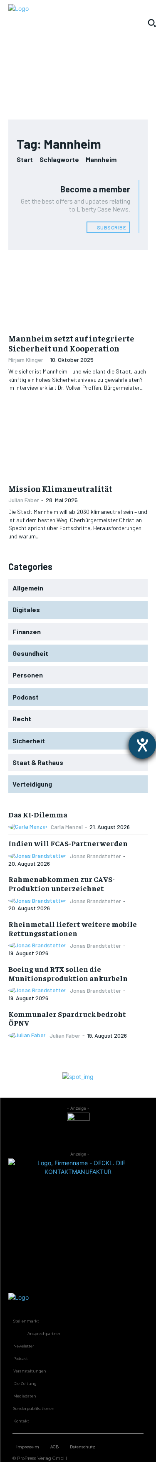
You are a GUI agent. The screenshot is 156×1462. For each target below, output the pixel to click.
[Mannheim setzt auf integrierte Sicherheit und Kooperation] (78, 293)
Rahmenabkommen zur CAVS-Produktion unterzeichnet (61, 883)
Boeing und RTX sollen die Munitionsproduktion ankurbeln (68, 973)
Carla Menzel (67, 826)
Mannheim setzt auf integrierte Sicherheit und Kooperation (71, 343)
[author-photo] (29, 826)
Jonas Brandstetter (95, 855)
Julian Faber (23, 499)
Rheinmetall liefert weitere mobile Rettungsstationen (72, 928)
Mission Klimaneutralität (60, 488)
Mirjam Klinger (25, 359)
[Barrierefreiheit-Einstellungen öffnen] (142, 745)
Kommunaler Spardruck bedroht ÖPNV (67, 1018)
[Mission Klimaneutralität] (78, 443)
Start (25, 159)
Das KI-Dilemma (37, 814)
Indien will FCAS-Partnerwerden (68, 843)
